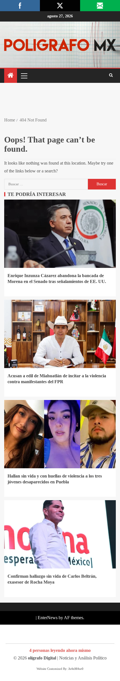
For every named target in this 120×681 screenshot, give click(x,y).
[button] (23, 76)
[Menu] (23, 76)
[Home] (11, 75)
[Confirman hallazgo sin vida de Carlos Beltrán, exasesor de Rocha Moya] (60, 534)
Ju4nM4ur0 (75, 668)
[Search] (110, 75)
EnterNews (47, 617)
